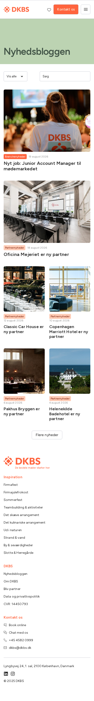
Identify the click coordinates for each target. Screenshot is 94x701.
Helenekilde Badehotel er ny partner (64, 413)
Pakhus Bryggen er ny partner (22, 411)
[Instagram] (12, 673)
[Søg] (85, 76)
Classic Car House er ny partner (24, 329)
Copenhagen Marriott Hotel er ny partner (68, 331)
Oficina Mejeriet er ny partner (36, 254)
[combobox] (62, 76)
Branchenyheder (15, 156)
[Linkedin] (6, 673)
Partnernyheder (14, 247)
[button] (47, 435)
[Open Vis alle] (22, 76)
